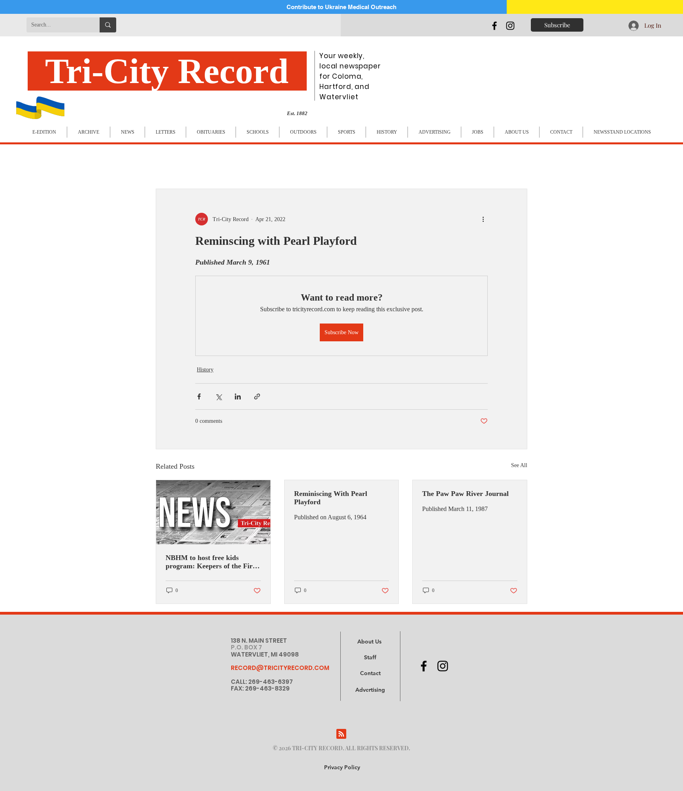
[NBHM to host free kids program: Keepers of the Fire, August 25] (213, 512)
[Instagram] (510, 25)
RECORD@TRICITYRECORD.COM (280, 668)
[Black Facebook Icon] (494, 25)
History (205, 370)
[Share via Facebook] (199, 396)
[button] (370, 690)
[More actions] (483, 219)
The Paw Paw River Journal (465, 494)
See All (519, 465)
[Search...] (108, 24)
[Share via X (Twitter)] (218, 396)
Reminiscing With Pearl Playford (330, 498)
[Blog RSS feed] (341, 734)
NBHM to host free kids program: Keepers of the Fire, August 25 (212, 562)
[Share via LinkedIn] (238, 396)
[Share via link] (257, 396)
